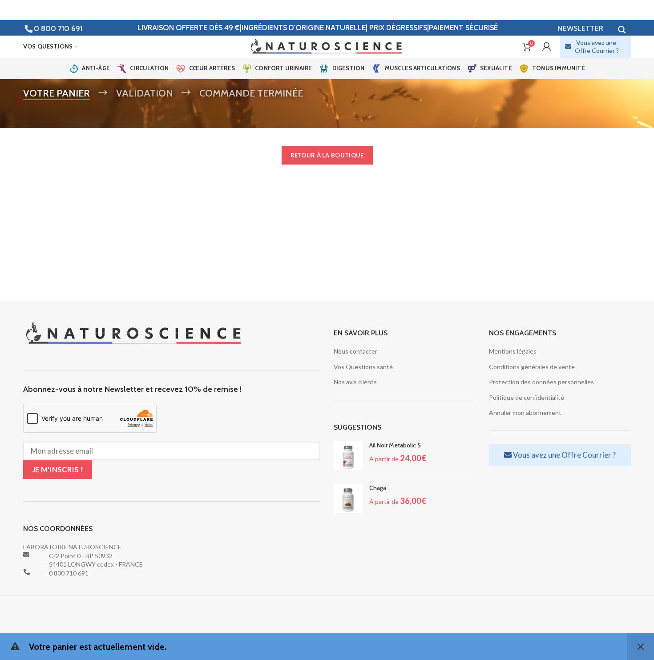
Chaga (377, 488)
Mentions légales (513, 351)
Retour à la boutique (327, 155)
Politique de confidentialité (526, 397)
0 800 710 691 (58, 28)
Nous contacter (355, 351)
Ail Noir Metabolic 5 (395, 445)
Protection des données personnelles (541, 382)
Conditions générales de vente (532, 366)
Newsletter (580, 28)
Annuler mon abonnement (525, 412)
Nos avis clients (355, 382)
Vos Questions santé (363, 366)
